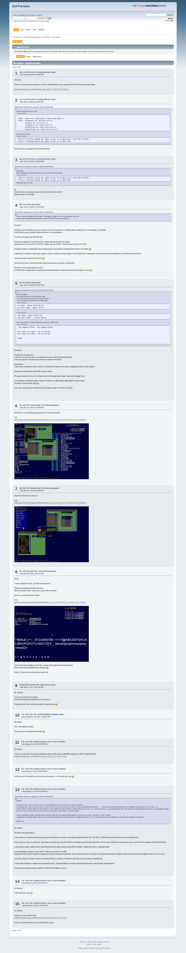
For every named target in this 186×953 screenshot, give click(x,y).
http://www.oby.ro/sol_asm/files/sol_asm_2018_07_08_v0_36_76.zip (41, 89)
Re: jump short (34, 204)
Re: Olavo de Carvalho (46, 685)
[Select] (23, 113)
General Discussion (27, 685)
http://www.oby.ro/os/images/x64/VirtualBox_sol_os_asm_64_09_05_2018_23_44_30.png (50, 420)
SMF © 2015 (92, 942)
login (32, 15)
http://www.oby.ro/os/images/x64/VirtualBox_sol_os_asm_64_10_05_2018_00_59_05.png (50, 503)
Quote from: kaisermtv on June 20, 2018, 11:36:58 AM (34, 212)
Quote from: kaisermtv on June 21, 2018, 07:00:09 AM (34, 166)
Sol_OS (22, 405)
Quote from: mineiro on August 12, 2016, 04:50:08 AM (34, 796)
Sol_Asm (23, 72)
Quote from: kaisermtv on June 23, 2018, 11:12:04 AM (34, 107)
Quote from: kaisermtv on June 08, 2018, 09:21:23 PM (34, 290)
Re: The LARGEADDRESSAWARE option (47, 714)
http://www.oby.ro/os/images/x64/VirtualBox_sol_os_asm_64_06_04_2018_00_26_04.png (50, 602)
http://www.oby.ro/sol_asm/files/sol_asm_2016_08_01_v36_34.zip (40, 918)
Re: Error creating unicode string (41, 72)
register (39, 15)
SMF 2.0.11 (83, 942)
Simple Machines (103, 942)
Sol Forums (21, 6)
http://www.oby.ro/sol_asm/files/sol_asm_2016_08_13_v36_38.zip (40, 756)
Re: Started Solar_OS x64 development (43, 405)
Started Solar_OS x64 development (41, 571)
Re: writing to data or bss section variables (47, 742)
